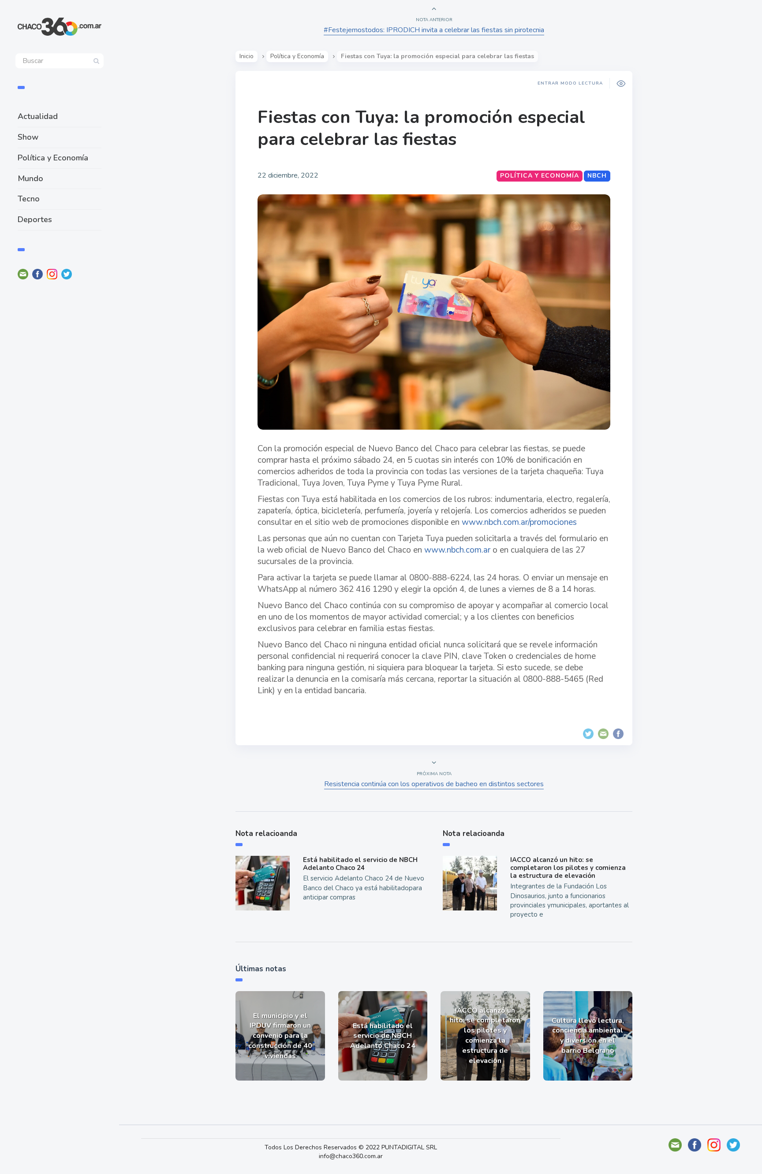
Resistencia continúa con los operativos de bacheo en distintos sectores (434, 784)
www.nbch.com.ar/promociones (519, 522)
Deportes (35, 219)
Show (28, 137)
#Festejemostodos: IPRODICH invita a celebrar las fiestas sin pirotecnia (434, 30)
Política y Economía (53, 157)
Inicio (246, 56)
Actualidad (38, 116)
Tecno (29, 198)
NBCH (597, 175)
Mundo (30, 178)
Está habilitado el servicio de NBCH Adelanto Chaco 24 (360, 863)
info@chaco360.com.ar (351, 1156)
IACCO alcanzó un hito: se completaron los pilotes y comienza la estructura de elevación (568, 867)
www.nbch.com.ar (457, 550)
